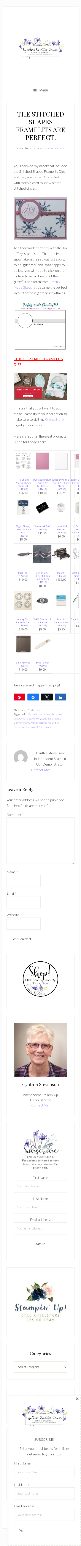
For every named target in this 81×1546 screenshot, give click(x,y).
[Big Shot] (61, 562)
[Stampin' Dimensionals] (61, 608)
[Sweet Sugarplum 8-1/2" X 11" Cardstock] (42, 469)
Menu (43, 90)
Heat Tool (23, 572)
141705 (23, 625)
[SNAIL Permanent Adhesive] (42, 608)
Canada (32, 714)
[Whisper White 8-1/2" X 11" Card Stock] (61, 469)
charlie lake (44, 714)
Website (12, 915)
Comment (15, 814)
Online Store (54, 419)
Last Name (40, 1199)
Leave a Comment (54, 148)
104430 (61, 625)
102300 (42, 665)
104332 (42, 625)
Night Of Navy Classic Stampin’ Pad (23, 529)
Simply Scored (23, 662)
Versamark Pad (42, 526)
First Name (40, 1178)
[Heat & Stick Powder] (61, 515)
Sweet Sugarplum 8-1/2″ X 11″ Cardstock (42, 482)
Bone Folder (42, 662)
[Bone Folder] (42, 652)
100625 (61, 532)
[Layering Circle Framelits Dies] (23, 608)
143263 (61, 576)
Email (11, 893)
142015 (42, 582)
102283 (42, 529)
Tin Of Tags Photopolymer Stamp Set (23, 482)
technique (46, 727)
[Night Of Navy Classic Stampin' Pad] (23, 515)
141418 (42, 489)
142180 (23, 489)
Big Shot (61, 572)
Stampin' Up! (32, 727)
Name (12, 872)
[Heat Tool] (23, 562)
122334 (23, 665)
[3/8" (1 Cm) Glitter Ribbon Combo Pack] (42, 562)
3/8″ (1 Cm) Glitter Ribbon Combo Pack (42, 575)
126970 (23, 535)
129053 (23, 576)
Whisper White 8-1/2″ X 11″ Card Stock (61, 482)
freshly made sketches (34, 722)
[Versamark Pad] (42, 515)
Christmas (34, 710)
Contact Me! (40, 770)
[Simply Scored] (23, 652)
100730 (61, 489)
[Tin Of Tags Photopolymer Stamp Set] (23, 469)
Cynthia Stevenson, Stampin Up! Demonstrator (40, 48)
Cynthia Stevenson (29, 718)
